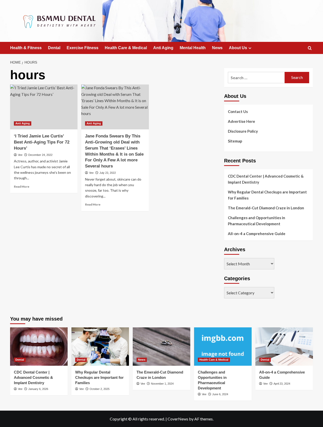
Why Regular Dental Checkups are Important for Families (267, 195)
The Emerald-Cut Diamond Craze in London (266, 208)
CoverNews (178, 418)
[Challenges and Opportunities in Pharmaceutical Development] (223, 346)
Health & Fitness (26, 48)
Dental (54, 48)
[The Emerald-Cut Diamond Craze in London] (161, 346)
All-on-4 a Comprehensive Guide (256, 233)
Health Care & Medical (126, 48)
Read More (21, 186)
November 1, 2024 (162, 383)
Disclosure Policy (243, 131)
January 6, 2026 (38, 388)
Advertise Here (241, 121)
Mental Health (193, 48)
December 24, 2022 (40, 154)
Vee (20, 154)
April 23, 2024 (282, 383)
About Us (238, 48)
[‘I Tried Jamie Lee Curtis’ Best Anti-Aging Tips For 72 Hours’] (43, 106)
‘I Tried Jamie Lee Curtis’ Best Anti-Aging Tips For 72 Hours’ (41, 142)
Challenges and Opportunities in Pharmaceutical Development (256, 220)
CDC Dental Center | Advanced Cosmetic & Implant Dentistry (266, 179)
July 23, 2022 (107, 172)
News (217, 48)
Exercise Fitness (82, 48)
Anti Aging (163, 48)
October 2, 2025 (100, 388)
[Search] (310, 48)
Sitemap (235, 141)
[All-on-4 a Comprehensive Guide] (284, 346)
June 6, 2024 (220, 394)
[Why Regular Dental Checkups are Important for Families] (100, 346)
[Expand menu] (250, 48)
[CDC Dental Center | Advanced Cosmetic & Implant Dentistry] (39, 346)
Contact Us (238, 111)
